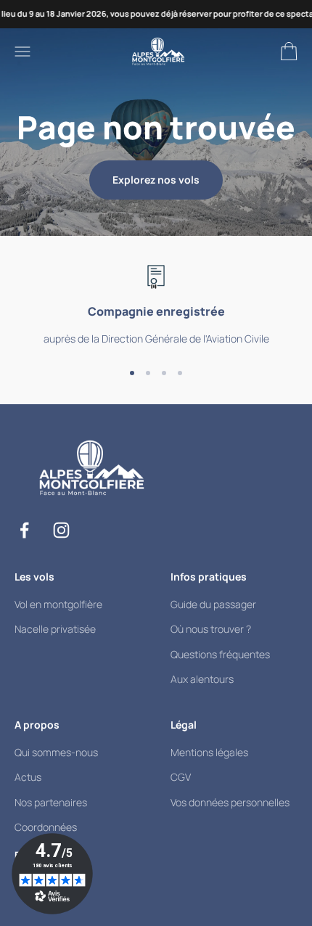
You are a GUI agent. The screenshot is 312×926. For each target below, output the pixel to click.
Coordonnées (46, 827)
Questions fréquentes (220, 654)
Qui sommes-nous (56, 752)
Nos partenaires (51, 802)
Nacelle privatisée (55, 629)
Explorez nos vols (156, 180)
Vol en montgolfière (58, 604)
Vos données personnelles (230, 802)
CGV (181, 777)
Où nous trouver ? (211, 629)
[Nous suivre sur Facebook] (24, 530)
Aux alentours (202, 679)
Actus (28, 777)
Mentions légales (209, 752)
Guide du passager (213, 604)
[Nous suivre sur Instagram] (61, 530)
